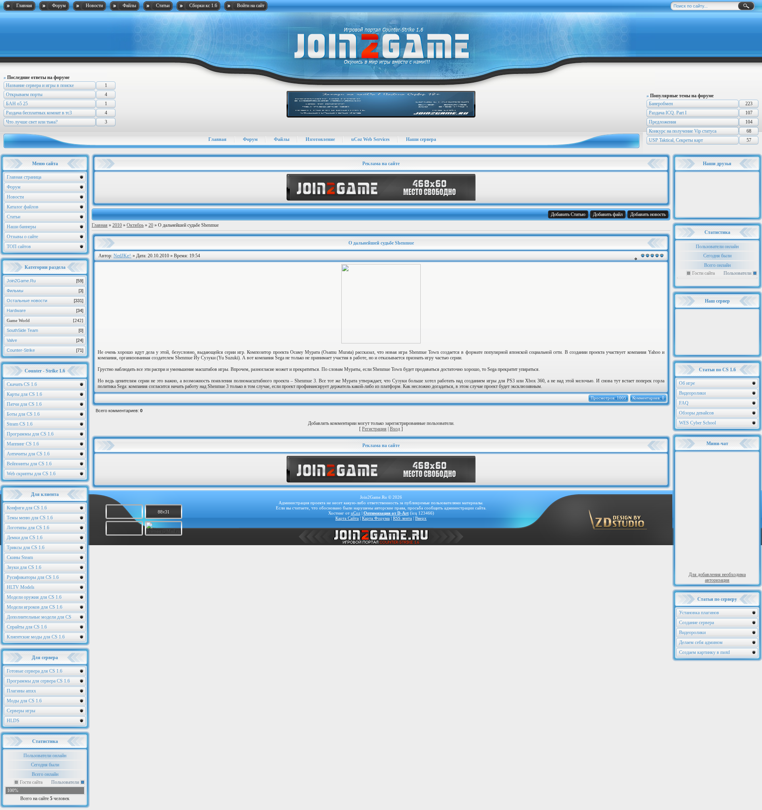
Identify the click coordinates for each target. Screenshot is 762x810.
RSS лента (402, 518)
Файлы (129, 5)
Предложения (662, 122)
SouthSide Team (45, 330)
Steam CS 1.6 (20, 424)
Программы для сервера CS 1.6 (38, 681)
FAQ (684, 403)
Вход (395, 429)
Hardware (45, 310)
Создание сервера (696, 622)
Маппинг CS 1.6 (23, 444)
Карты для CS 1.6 (24, 394)
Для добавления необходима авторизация (717, 577)
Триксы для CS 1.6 (25, 547)
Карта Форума (376, 518)
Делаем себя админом (701, 642)
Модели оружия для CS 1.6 (34, 597)
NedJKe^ (122, 255)
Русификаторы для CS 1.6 (33, 577)
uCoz (355, 513)
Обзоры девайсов (696, 413)
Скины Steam (20, 557)
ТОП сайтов (19, 246)
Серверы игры (21, 711)
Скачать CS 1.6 (22, 384)
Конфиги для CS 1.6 (27, 508)
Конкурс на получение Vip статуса (682, 131)
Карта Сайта (347, 518)
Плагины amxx (21, 691)
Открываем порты (24, 94)
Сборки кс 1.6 (203, 5)
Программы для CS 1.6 (30, 434)
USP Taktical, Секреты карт (676, 140)
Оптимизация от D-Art (386, 513)
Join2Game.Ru (45, 280)
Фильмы (45, 290)
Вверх (421, 518)
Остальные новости (45, 300)
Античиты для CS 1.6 (28, 454)
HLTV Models (21, 587)
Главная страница (24, 177)
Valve (45, 340)
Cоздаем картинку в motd (704, 652)
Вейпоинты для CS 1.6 (29, 464)
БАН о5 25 (17, 103)
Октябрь (135, 225)
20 (150, 225)
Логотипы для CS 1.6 (28, 527)
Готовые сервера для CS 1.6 (34, 671)
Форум (59, 5)
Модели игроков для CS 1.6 (34, 607)
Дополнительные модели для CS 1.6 (39, 618)
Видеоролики (692, 393)
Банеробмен (661, 103)
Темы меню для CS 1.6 (30, 518)
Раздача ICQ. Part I (668, 113)
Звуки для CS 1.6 (24, 567)
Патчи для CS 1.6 (24, 404)
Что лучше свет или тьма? (32, 122)
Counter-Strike (45, 350)
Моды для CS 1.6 (24, 701)
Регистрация (374, 429)
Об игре (687, 383)
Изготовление (320, 139)
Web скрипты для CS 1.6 (31, 473)
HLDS (13, 720)
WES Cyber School (697, 423)
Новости (94, 5)
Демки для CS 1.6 (24, 537)
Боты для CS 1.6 (23, 414)
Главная (24, 5)
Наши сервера (421, 139)
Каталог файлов (22, 207)
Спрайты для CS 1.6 (27, 627)
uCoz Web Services (370, 139)
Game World (45, 320)
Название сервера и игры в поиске (40, 85)
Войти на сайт (250, 5)
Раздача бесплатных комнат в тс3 (39, 113)
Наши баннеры (21, 227)
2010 (117, 225)
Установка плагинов (699, 612)
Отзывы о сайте (22, 236)
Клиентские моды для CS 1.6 (36, 637)
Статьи (162, 5)
